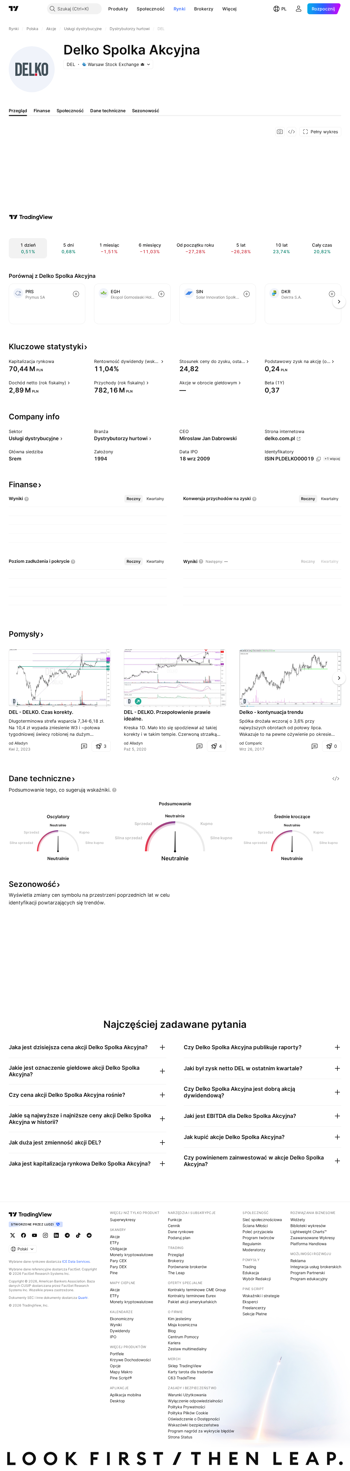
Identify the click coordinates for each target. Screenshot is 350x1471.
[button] (132, 8)
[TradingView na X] (12, 1235)
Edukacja (251, 1272)
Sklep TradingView (184, 1365)
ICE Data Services (76, 1261)
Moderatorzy (254, 1249)
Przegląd (176, 1254)
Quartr (83, 1298)
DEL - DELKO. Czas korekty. (41, 712)
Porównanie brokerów (187, 1266)
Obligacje (118, 1248)
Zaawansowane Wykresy (312, 1237)
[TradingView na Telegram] (67, 1235)
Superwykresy (123, 1219)
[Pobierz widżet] (291, 131)
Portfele (117, 1353)
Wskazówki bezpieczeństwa (193, 1425)
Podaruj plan (179, 1237)
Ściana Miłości (255, 1225)
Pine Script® (121, 1377)
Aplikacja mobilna (125, 1394)
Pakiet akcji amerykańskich (192, 1301)
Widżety (297, 1219)
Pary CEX (118, 1260)
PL (284, 8)
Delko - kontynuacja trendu (271, 712)
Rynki (180, 8)
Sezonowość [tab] (145, 110)
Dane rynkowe (181, 1231)
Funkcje (175, 1219)
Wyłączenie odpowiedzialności (195, 1400)
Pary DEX (118, 1266)
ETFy (114, 1242)
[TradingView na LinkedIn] (56, 1235)
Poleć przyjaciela (258, 1231)
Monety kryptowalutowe (131, 1254)
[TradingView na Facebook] (23, 1235)
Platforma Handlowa (308, 1243)
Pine (114, 1272)
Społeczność (151, 8)
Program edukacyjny (309, 1278)
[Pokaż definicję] (57, 361)
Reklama (298, 1260)
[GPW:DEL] (14, 701)
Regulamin (252, 1243)
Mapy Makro (121, 1371)
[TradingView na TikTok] (78, 1235)
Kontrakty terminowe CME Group (197, 1289)
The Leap (176, 1272)
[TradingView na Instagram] (45, 1235)
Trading (249, 1266)
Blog (172, 1330)
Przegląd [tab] (18, 110)
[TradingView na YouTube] (34, 1235)
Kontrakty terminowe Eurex (192, 1295)
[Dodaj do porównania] (76, 294)
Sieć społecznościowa (262, 1219)
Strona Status (180, 1437)
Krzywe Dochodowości (130, 1359)
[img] (142, 64)
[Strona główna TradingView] (14, 9)
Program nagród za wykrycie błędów (201, 1431)
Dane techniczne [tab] (108, 110)
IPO (113, 1336)
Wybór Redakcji (257, 1278)
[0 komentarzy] (83, 746)
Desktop (117, 1400)
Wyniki (116, 1324)
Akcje (115, 1236)
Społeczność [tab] (70, 110)
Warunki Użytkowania (187, 1394)
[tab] (133, 499)
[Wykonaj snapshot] (280, 131)
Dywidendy (120, 1330)
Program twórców (258, 1237)
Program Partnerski (307, 1272)
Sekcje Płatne (255, 1313)
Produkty (118, 8)
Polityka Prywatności (186, 1406)
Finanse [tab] (42, 110)
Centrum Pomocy (183, 1336)
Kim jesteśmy (179, 1318)
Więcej (229, 8)
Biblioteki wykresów (308, 1225)
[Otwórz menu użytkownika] (298, 8)
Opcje (115, 1365)
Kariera (174, 1342)
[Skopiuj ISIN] (318, 459)
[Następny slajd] (339, 678)
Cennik (174, 1225)
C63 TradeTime (182, 1377)
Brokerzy (203, 8)
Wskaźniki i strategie (261, 1295)
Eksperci (250, 1301)
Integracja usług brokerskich (315, 1266)
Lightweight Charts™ (308, 1231)
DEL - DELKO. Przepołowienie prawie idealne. (167, 715)
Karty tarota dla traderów (190, 1371)
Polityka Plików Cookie (188, 1413)
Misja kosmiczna (182, 1324)
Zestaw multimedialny (187, 1348)
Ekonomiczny (122, 1318)
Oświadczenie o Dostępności (194, 1419)
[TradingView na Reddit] (89, 1235)
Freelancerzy (254, 1307)
